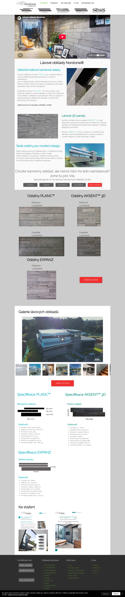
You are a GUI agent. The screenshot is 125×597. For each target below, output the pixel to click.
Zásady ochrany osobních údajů (18, 595)
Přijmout (116, 594)
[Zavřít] (122, 593)
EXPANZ (47, 578)
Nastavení (106, 594)
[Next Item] (107, 339)
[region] (26, 11)
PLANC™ (41, 75)
